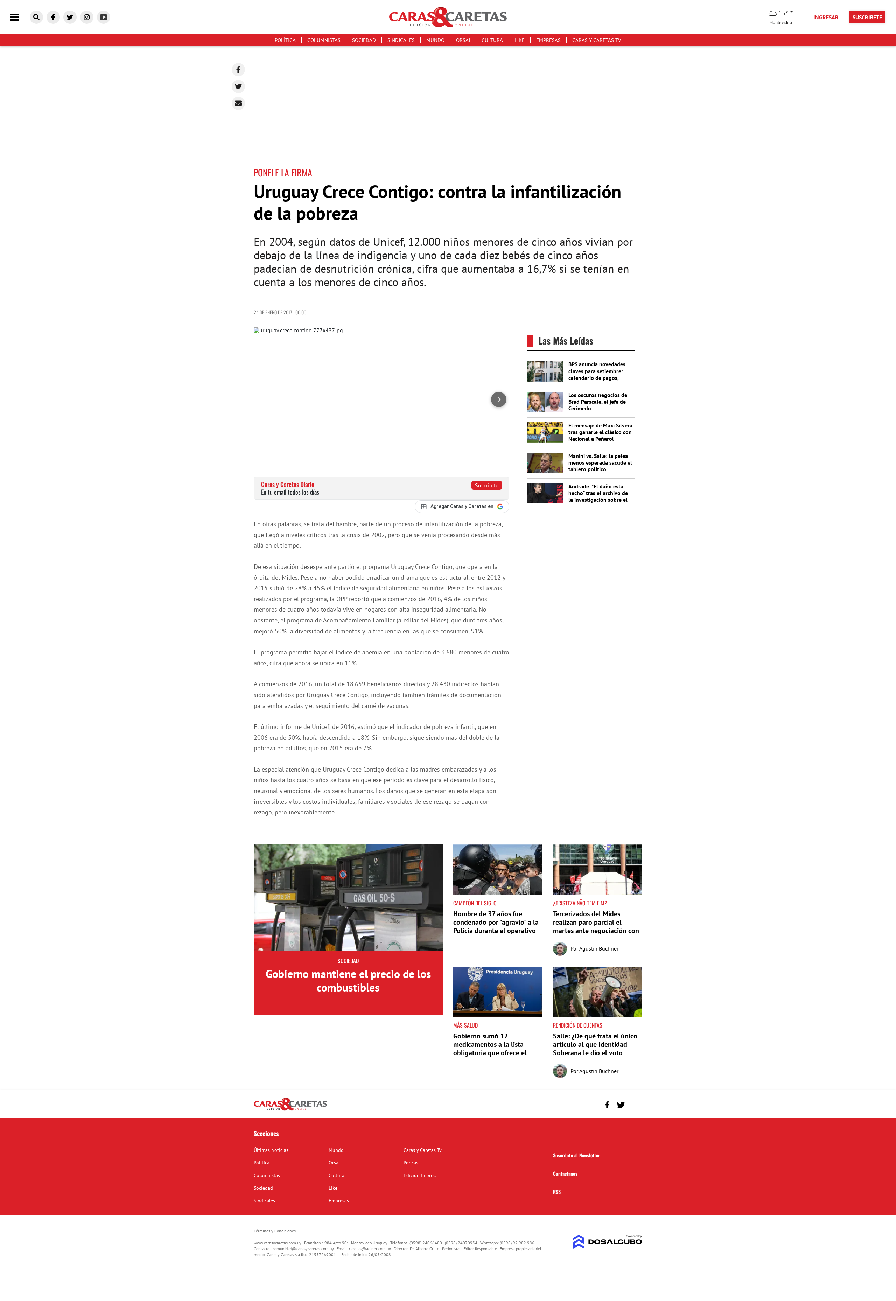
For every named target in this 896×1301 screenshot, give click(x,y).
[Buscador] (36, 17)
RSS (557, 1191)
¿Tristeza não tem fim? (580, 903)
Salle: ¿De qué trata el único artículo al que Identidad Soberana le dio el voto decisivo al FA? (595, 1048)
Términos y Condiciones (275, 1230)
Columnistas (324, 40)
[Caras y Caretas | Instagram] (86, 17)
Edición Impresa (421, 1175)
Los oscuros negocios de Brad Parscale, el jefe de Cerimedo (597, 401)
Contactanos (565, 1173)
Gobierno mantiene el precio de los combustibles (348, 980)
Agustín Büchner (598, 948)
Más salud (465, 1025)
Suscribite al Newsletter (576, 1155)
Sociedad (364, 40)
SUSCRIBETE (867, 17)
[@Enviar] (238, 103)
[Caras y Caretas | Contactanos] (634, 1104)
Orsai (463, 40)
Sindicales (401, 40)
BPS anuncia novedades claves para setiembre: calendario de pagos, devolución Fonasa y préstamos (596, 378)
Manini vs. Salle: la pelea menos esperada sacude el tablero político (600, 462)
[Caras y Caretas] (290, 1109)
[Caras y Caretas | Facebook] (53, 17)
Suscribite (486, 485)
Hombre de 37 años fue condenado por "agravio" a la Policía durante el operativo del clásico (496, 926)
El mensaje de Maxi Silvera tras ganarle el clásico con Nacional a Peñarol (600, 432)
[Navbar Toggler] (19, 17)
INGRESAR (826, 17)
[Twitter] (238, 86)
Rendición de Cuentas (577, 1025)
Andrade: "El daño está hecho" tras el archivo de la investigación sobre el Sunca (598, 496)
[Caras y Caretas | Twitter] (70, 17)
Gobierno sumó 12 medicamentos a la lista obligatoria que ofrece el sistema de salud (490, 1048)
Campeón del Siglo (475, 903)
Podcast (412, 1163)
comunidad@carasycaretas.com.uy (303, 1248)
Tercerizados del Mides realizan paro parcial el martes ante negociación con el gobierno (596, 926)
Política (285, 40)
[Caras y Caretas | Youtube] (103, 17)
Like (519, 40)
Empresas (548, 40)
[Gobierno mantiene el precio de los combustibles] (348, 897)
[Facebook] (238, 69)
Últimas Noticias (271, 1150)
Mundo (435, 40)
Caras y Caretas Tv (596, 40)
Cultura (492, 40)
